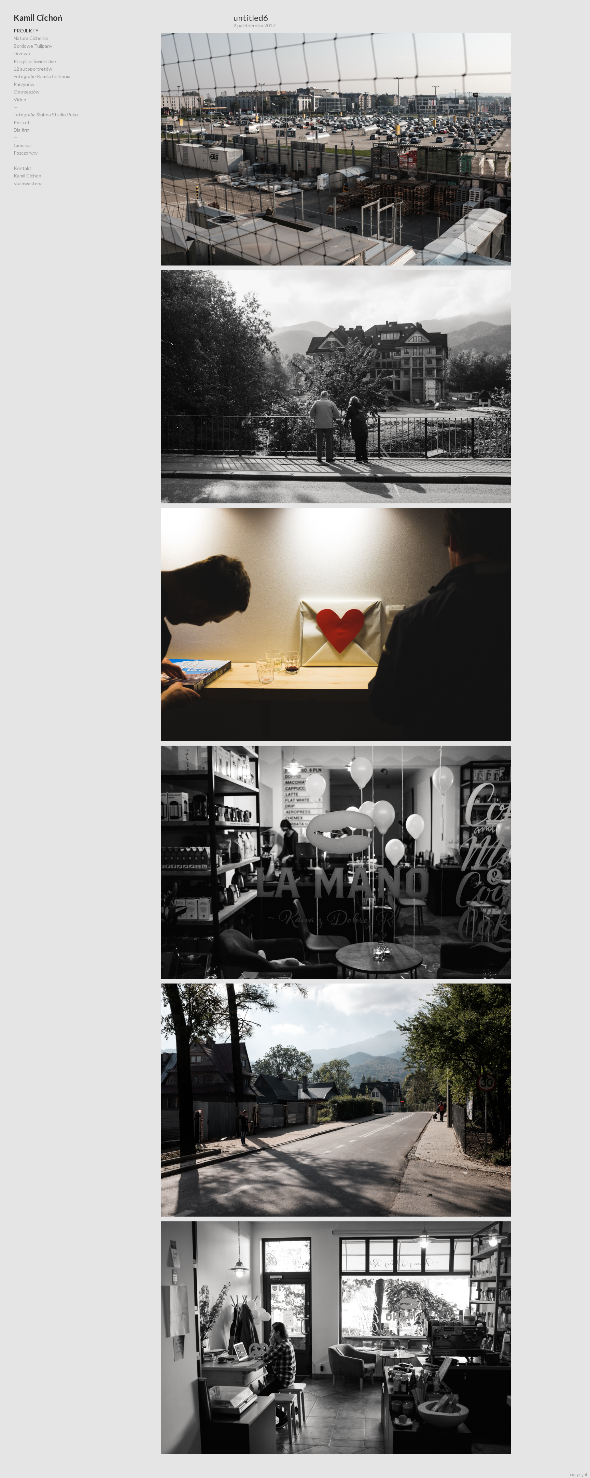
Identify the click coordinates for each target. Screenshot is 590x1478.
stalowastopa (28, 183)
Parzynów (24, 84)
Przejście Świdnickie (35, 61)
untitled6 (251, 18)
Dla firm (22, 130)
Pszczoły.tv (26, 153)
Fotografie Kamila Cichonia (42, 76)
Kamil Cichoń (38, 18)
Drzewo (22, 53)
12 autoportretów (33, 69)
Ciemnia (22, 145)
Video (20, 99)
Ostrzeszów (27, 92)
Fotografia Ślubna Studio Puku (46, 114)
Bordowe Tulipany (33, 46)
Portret (22, 122)
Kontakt (22, 168)
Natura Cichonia (31, 38)
